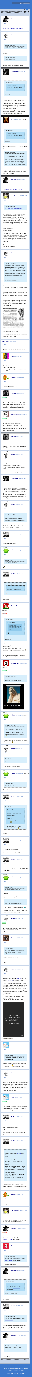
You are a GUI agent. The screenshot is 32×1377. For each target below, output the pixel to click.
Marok (13, 35)
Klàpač (13, 550)
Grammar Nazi (15, 663)
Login (28, 3)
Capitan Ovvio (15, 606)
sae (12, 119)
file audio (19, 978)
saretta (13, 534)
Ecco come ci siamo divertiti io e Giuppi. (12, 189)
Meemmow (14, 19)
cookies (26, 1368)
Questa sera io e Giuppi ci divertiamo (13, 28)
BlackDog (5, 341)
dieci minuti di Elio (7, 1239)
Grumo (13, 938)
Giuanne (13, 1246)
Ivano (12, 1045)
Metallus (13, 377)
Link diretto (5, 1038)
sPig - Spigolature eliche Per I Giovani (10, 11)
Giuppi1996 (14, 71)
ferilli (12, 356)
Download (11, 1038)
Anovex (13, 393)
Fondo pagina (27, 11)
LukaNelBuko (15, 195)
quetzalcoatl (15, 414)
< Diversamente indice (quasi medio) (16, 1373)
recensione (10, 980)
